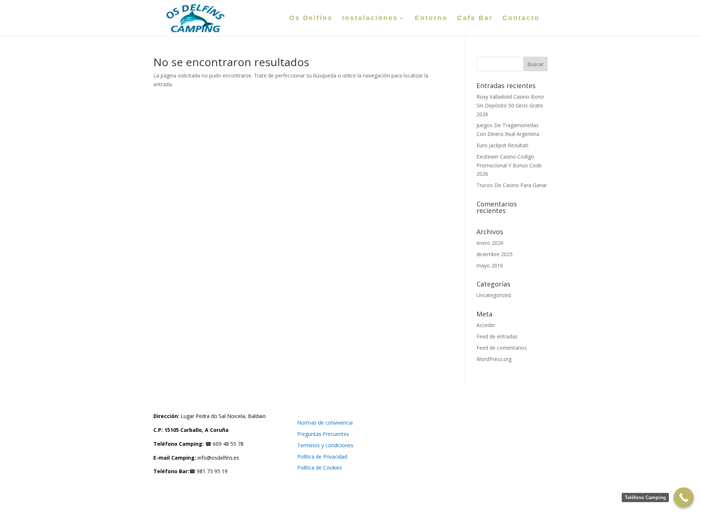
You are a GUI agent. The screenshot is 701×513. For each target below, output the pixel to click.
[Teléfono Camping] (684, 497)
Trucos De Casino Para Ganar (511, 185)
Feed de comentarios (501, 347)
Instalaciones (370, 18)
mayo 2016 (489, 265)
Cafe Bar (475, 18)
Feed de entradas (497, 336)
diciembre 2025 (494, 254)
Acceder (485, 325)
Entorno (431, 18)
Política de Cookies (319, 467)
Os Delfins (311, 18)
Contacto (521, 18)
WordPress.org (494, 359)
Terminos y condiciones (325, 445)
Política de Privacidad (322, 456)
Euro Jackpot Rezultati (502, 145)
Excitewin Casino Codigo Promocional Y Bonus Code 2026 (509, 165)
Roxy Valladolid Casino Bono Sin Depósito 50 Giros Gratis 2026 (510, 105)
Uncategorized (493, 295)
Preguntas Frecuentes (323, 433)
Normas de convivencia (325, 422)
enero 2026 (489, 242)
